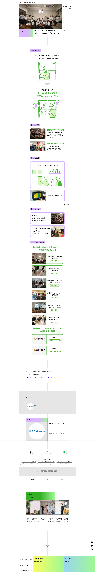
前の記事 (33, 479)
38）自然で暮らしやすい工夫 (26, 463)
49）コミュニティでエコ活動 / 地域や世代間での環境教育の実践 (62, 463)
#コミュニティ (43, 471)
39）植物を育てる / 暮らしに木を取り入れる (41, 463)
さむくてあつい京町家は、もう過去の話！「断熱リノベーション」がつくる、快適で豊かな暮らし (33, 519)
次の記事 (62, 479)
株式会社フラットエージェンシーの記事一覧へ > (57, 433)
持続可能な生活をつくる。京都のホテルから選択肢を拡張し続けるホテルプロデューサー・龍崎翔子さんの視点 (61, 519)
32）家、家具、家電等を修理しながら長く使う (46, 461)
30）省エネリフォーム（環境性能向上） (29, 461)
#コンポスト (50, 471)
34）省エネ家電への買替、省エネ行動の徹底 (64, 461)
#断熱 (56, 471)
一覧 (47, 479)
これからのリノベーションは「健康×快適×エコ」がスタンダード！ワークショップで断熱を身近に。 (47, 519)
